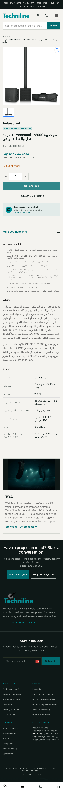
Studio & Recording (41, 709)
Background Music (11, 689)
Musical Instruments (41, 714)
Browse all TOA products (19, 527)
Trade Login (8, 743)
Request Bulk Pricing (31, 196)
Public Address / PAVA (42, 694)
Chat (29, 210)
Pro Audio (36, 689)
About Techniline (10, 728)
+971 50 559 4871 (23, 212)
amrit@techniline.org (48, 736)
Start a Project (18, 574)
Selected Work (9, 733)
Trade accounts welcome (33, 6)
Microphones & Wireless (43, 699)
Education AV (9, 714)
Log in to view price (16, 154)
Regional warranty (14, 3)
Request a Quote (43, 574)
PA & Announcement (12, 694)
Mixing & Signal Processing (45, 704)
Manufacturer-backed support (43, 3)
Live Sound (8, 704)
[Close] (57, 770)
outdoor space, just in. (37, 774)
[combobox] (31, 25)
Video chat (19, 210)
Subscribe (51, 661)
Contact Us (8, 753)
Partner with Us (10, 748)
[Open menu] (56, 15)
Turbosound (11, 123)
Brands (6, 738)
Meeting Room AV (11, 709)
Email (37, 210)
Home (5, 37)
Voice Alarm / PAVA (11, 699)
